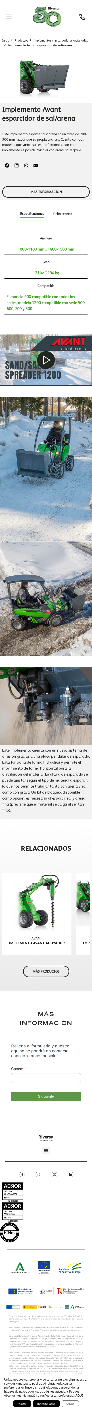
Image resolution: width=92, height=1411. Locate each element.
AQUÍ (79, 1395)
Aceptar (22, 1403)
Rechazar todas (46, 1403)
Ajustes (70, 1403)
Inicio (5, 40)
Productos (21, 40)
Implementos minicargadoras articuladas (60, 40)
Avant (36, 938)
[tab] (32, 214)
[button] (7, 166)
